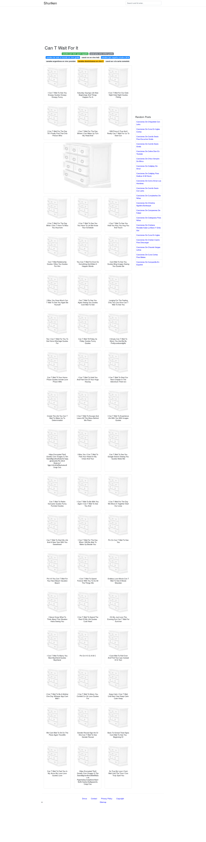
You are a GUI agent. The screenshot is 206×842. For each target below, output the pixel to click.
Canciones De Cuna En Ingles (148, 235)
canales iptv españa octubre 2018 (115, 57)
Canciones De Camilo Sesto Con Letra (147, 189)
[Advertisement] (71, 16)
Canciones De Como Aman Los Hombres (148, 182)
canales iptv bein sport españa (75, 54)
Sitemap (103, 802)
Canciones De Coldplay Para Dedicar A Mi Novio (147, 174)
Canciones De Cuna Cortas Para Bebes (147, 256)
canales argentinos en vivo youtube (61, 61)
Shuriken (50, 3)
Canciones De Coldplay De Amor (146, 167)
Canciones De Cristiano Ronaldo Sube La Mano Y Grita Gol (148, 228)
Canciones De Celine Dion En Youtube (148, 152)
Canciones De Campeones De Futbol (148, 211)
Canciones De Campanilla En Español (147, 263)
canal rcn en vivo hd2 (90, 57)
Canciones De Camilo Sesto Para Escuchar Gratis (147, 137)
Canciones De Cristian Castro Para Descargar (148, 241)
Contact (94, 798)
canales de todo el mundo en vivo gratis (62, 57)
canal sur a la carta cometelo (117, 61)
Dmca (84, 798)
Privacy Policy (106, 798)
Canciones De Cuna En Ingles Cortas (148, 130)
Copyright (120, 798)
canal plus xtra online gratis (101, 54)
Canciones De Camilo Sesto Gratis (147, 145)
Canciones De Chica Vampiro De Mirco (147, 160)
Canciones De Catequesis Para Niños (148, 219)
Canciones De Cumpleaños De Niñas (148, 196)
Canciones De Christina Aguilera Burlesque (145, 204)
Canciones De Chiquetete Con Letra (148, 123)
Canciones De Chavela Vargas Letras (148, 248)
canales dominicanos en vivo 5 (90, 61)
